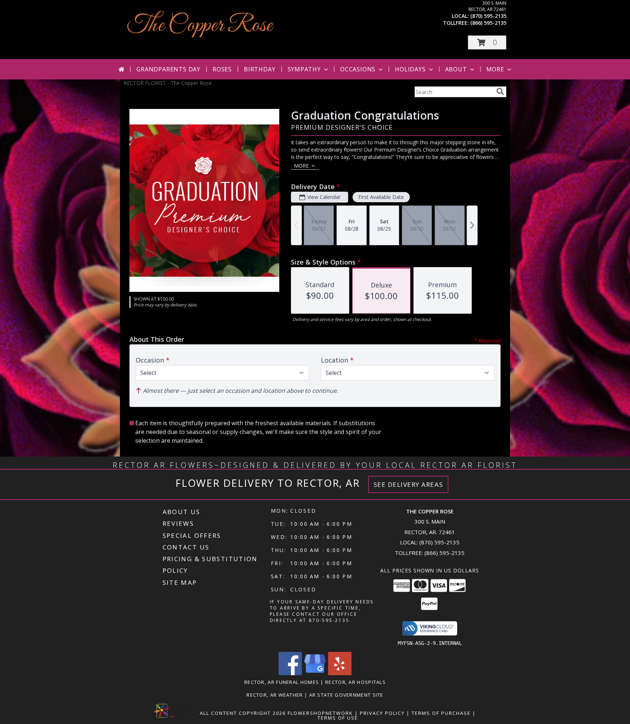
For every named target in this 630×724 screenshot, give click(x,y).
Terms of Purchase (441, 713)
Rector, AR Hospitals (355, 682)
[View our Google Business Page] (315, 673)
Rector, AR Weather (274, 695)
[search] (500, 91)
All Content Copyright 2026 (243, 713)
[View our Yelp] (339, 673)
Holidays (410, 69)
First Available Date (381, 196)
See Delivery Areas (408, 484)
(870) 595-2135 (488, 15)
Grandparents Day (168, 69)
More (495, 69)
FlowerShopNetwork (320, 713)
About (456, 69)
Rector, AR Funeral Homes (281, 682)
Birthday (259, 69)
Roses (222, 69)
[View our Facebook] (290, 673)
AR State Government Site (346, 695)
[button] (487, 42)
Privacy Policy (382, 713)
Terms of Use (338, 718)
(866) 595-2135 (488, 22)
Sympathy (304, 69)
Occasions (358, 69)
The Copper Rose (199, 25)
